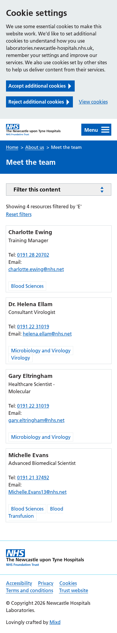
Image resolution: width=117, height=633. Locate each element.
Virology (20, 358)
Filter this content (37, 189)
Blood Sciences (27, 286)
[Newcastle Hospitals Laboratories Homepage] (33, 130)
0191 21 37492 (33, 478)
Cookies (68, 583)
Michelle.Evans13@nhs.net (37, 492)
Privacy (45, 583)
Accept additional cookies (37, 86)
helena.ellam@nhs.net (47, 334)
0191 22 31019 (33, 327)
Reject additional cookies (36, 102)
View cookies (93, 102)
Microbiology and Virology (40, 351)
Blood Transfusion (35, 512)
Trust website (73, 590)
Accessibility (19, 583)
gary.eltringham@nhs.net (36, 420)
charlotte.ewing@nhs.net (36, 269)
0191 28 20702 (33, 255)
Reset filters (19, 214)
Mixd (55, 622)
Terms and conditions (29, 590)
